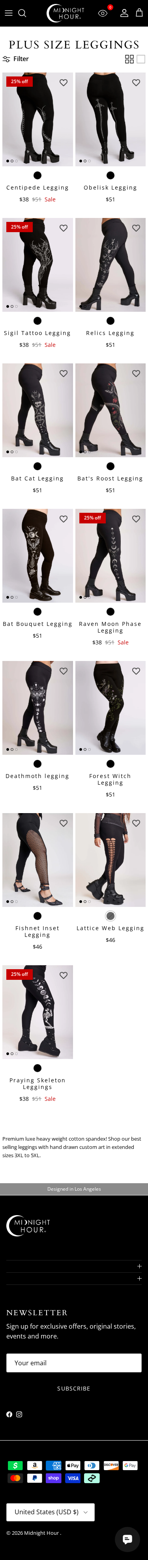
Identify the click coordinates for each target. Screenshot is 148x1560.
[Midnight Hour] (65, 13)
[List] (141, 59)
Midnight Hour (42, 1532)
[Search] (26, 13)
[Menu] (8, 13)
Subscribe (73, 1388)
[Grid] (129, 59)
